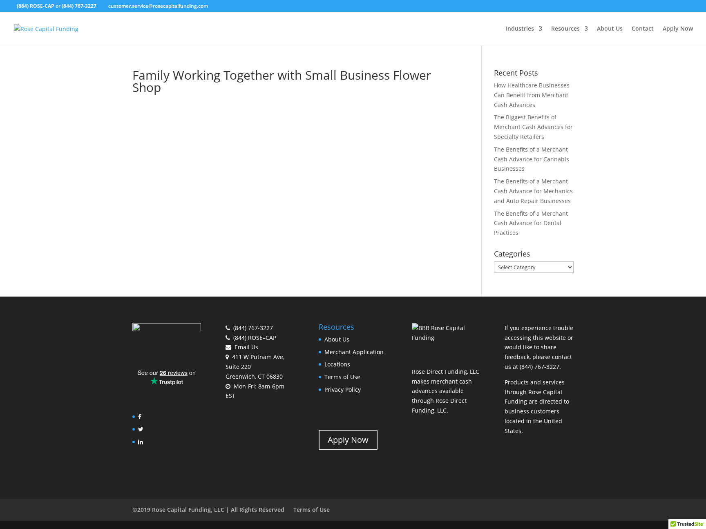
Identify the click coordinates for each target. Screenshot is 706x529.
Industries (520, 29)
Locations (337, 364)
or (56, 5)
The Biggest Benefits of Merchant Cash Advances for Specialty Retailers (533, 127)
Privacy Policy (342, 389)
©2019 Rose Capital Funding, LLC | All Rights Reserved (208, 509)
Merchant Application (354, 352)
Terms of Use (342, 377)
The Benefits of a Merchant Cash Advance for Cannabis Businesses (531, 159)
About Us (610, 29)
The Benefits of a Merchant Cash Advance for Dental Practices (531, 223)
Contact (643, 29)
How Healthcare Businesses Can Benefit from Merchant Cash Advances (532, 95)
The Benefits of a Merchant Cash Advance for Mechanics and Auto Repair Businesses (533, 191)
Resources (565, 29)
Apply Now (678, 29)
